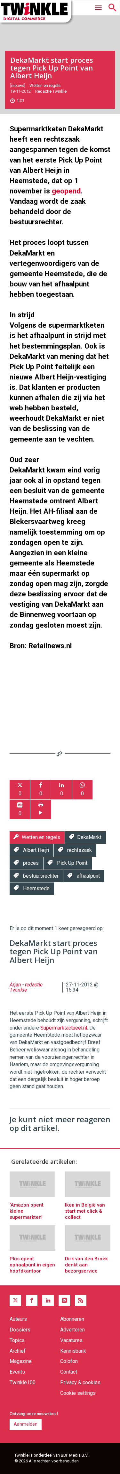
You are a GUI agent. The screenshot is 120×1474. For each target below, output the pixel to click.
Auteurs (18, 1319)
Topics (17, 1340)
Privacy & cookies (80, 1382)
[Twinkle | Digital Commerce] (35, 11)
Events (17, 1372)
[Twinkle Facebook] (31, 1300)
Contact (68, 1372)
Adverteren (72, 1330)
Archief (18, 1351)
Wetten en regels (44, 85)
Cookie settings (78, 1393)
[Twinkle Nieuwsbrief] (64, 1300)
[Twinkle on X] (15, 1300)
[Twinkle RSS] (80, 1300)
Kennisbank (73, 1351)
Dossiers (20, 1330)
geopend (66, 191)
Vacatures (71, 1340)
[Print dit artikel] (40, 809)
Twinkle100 (23, 1382)
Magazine (21, 1361)
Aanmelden (25, 1424)
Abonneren (72, 1319)
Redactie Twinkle (51, 91)
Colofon (69, 1361)
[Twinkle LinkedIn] (48, 1300)
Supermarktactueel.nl (63, 1028)
